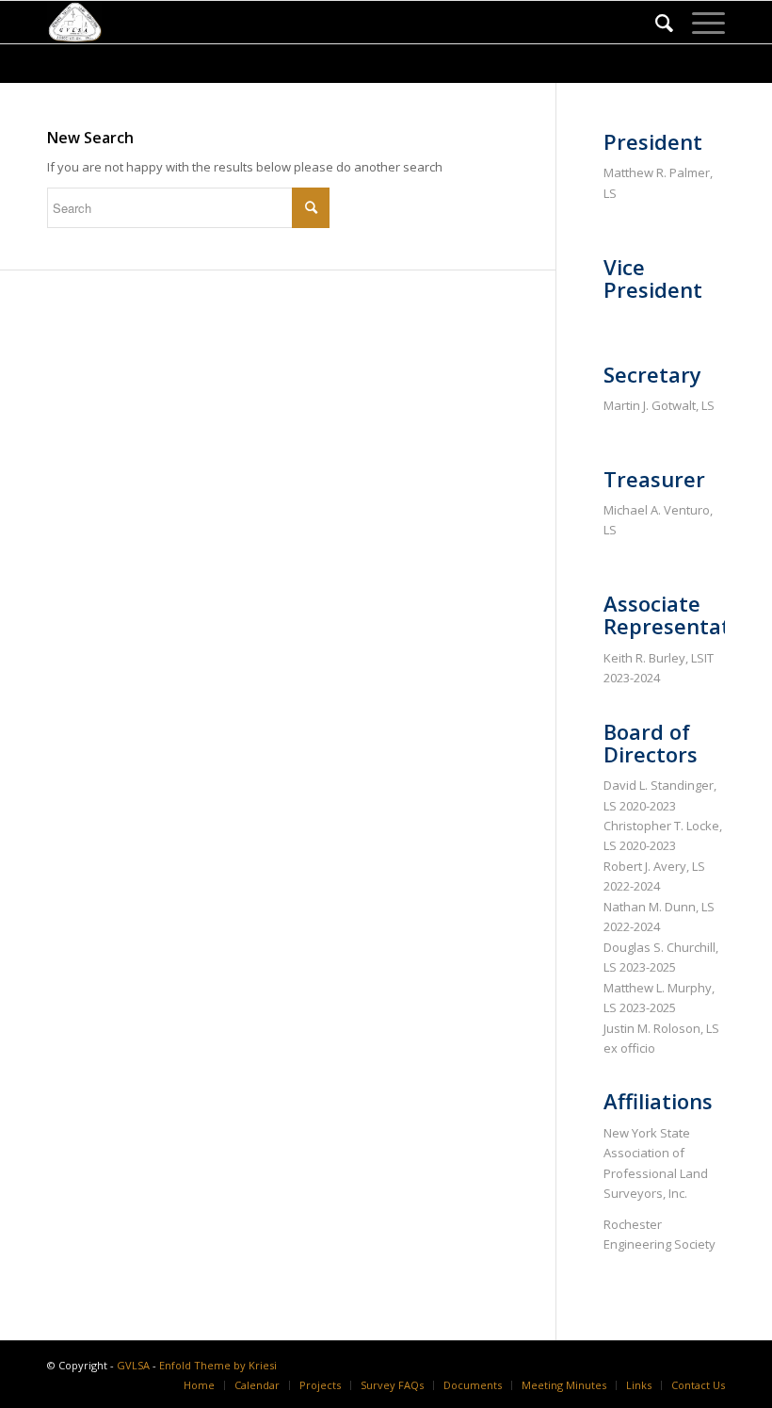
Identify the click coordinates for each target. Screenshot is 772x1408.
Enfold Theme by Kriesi (218, 1365)
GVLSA (133, 1365)
